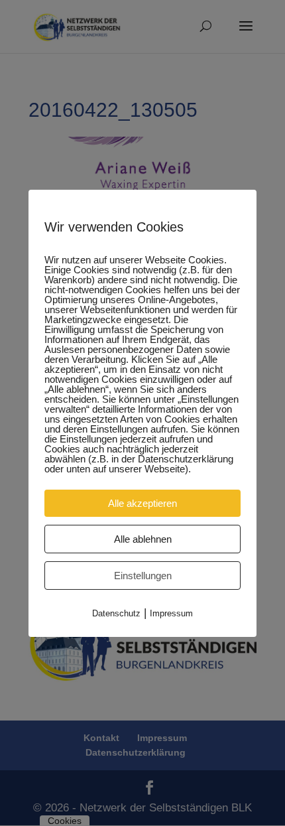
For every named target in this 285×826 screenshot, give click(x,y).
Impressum (171, 613)
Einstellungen (143, 575)
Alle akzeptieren (142, 502)
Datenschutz (116, 613)
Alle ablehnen (143, 538)
